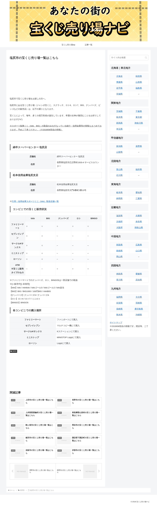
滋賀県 (119, 216)
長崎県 (119, 309)
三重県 (139, 198)
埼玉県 (119, 129)
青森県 (119, 82)
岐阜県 (119, 192)
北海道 (119, 76)
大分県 (139, 297)
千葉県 (139, 111)
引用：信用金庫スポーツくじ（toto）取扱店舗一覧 (35, 201)
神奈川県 (139, 123)
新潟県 (119, 146)
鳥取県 (119, 245)
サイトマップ (116, 322)
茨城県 (119, 111)
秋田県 (139, 76)
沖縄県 (139, 315)
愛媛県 (139, 274)
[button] (146, 57)
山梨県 (119, 152)
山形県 (139, 82)
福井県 (139, 169)
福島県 (139, 88)
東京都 (139, 117)
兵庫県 (139, 216)
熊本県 (119, 315)
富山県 (119, 169)
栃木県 (119, 117)
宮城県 (119, 94)
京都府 (119, 221)
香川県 (119, 280)
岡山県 (119, 256)
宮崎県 (139, 303)
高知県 (139, 280)
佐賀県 (119, 303)
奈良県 (139, 221)
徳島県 (119, 274)
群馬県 (119, 123)
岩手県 (119, 88)
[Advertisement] (56, 78)
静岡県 (119, 198)
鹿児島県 (139, 309)
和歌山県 (139, 227)
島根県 (119, 251)
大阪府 (119, 227)
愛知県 (139, 192)
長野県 (14, 351)
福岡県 (119, 297)
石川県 (119, 175)
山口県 (139, 251)
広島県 (139, 245)
